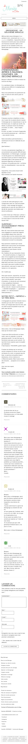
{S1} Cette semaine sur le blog (7, 385)
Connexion (23, 1)
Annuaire (14, 738)
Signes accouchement (7, 699)
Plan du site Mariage (6, 660)
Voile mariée (4, 679)
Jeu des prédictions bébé (7, 704)
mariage (5, 739)
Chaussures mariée (6, 683)
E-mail (4, 617)
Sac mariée (4, 681)
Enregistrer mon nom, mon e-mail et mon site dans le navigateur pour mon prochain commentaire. (13, 635)
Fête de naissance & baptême (9, 692)
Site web (4, 624)
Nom (3, 610)
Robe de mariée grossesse (8, 695)
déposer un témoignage (7, 670)
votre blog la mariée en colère (16, 741)
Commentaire (6, 596)
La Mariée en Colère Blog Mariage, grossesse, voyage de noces (14, 8)
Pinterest (4, 721)
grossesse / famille (14, 739)
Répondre (7, 419)
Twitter (3, 723)
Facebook (4, 717)
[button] (14, 18)
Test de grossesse (6, 697)
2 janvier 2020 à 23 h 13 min (12, 491)
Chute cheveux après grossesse (9, 701)
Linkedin (4, 726)
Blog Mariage (4, 657)
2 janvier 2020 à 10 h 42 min (12, 548)
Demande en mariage (6, 674)
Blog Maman (4, 686)
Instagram (4, 719)
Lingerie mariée (5, 672)
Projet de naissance (6, 690)
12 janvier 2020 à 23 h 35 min (12, 407)
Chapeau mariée (5, 665)
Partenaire (22, 738)
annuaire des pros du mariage (9, 667)
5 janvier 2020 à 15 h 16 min (12, 434)
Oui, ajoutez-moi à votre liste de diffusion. (11, 641)
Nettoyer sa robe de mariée (8, 663)
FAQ (10, 738)
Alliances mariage (5, 676)
